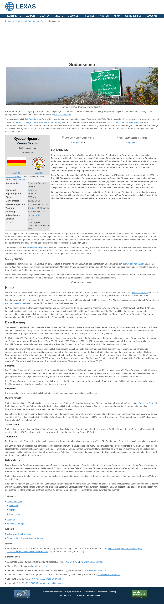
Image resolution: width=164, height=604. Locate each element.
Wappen (39, 173)
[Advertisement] (82, 42)
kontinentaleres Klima (15, 303)
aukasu (15, 524)
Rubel (32, 208)
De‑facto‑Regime (13, 177)
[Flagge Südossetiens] (16, 166)
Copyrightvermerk (72, 592)
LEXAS (26, 6)
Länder (30, 16)
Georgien (20, 180)
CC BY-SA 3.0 (31, 579)
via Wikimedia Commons (92, 562)
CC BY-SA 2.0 (72, 562)
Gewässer (74, 16)
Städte (58, 16)
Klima (117, 16)
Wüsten (104, 16)
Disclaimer (102, 592)
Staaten (44, 16)
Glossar (151, 16)
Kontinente (14, 16)
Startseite (9, 21)
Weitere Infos (133, 16)
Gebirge (90, 16)
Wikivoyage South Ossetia (19, 534)
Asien (43, 21)
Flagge (16, 173)
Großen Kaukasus (134, 264)
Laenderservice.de (39, 566)
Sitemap (112, 592)
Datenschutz (89, 592)
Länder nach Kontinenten (27, 21)
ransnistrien (14, 514)
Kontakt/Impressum (52, 592)
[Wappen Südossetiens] (38, 169)
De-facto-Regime (14, 501)
